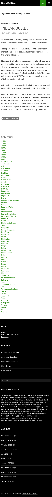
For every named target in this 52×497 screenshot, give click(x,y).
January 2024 (6, 463)
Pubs (3, 255)
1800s (3, 24)
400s (3, 159)
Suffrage (4, 280)
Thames (4, 416)
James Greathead (7, 404)
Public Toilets (6, 252)
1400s (3, 145)
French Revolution (8, 214)
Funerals (4, 218)
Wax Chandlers (22, 418)
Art (2, 166)
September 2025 (7, 449)
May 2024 (5, 458)
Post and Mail (12, 24)
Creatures (5, 186)
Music (3, 237)
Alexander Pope (43, 395)
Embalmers (5, 193)
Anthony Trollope (10, 118)
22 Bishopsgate (6, 395)
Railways (4, 262)
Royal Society (27, 409)
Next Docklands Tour (9, 361)
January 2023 (6, 481)
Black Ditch (5, 397)
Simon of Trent (37, 411)
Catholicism (6, 180)
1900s (3, 157)
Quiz (3, 259)
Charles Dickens (16, 397)
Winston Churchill (36, 420)
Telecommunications (9, 289)
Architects (5, 164)
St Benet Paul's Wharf (23, 413)
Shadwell (27, 411)
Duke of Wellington (8, 402)
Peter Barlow (6, 409)
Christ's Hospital (36, 397)
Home (3, 332)
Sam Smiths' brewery (39, 409)
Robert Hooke (16, 409)
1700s (3, 152)
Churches (5, 184)
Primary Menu (49, 3)
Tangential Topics (8, 284)
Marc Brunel (27, 404)
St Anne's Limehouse (8, 413)
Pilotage (4, 243)
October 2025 (6, 445)
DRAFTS (4, 189)
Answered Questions (9, 357)
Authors (4, 171)
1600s (3, 150)
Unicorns (4, 300)
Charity (4, 182)
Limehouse (18, 404)
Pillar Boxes (15, 28)
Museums (5, 234)
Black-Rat (24, 33)
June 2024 (5, 454)
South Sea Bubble (8, 278)
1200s (3, 143)
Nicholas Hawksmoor (8, 407)
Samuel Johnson (7, 411)
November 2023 (7, 472)
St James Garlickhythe (39, 413)
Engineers (5, 196)
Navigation (5, 239)
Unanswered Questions (10, 352)
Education (5, 191)
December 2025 (7, 436)
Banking (4, 173)
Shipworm (5, 275)
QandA (4, 257)
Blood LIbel (5, 175)
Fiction (4, 202)
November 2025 (7, 440)
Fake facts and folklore (10, 200)
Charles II (26, 397)
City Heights (6, 370)
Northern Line (21, 407)
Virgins (4, 305)
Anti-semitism (6, 161)
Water (3, 307)
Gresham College (29, 402)
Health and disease (8, 223)
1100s (3, 141)
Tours (3, 293)
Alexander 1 (32, 395)
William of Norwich (8, 420)
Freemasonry (6, 211)
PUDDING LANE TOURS (10, 335)
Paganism (5, 241)
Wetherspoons (33, 418)
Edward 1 (19, 402)
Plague (4, 246)
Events (3, 198)
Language (5, 227)
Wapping (33, 416)
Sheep (3, 273)
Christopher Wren (7, 400)
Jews (3, 225)
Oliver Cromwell (33, 407)
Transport (5, 296)
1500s (3, 148)
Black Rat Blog (8, 3)
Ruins (3, 266)
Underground (24, 416)
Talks (3, 282)
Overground (43, 407)
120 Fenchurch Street (20, 395)
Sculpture (5, 271)
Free (3, 209)
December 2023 (7, 468)
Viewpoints (5, 303)
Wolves (4, 312)
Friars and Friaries (8, 216)
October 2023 (6, 477)
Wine (3, 309)
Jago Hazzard (41, 402)
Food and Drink (7, 207)
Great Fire (5, 221)
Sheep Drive (6, 366)
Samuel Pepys (18, 411)
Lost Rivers (5, 232)
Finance (4, 205)
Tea (2, 287)
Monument (37, 404)
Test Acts (4, 291)
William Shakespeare (22, 420)
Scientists (5, 268)
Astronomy (5, 168)
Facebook (5, 337)
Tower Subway (13, 416)
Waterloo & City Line (8, 418)
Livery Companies (8, 230)
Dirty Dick (39, 400)
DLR (46, 400)
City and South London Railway (24, 400)
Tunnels (4, 298)
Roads (3, 264)
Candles (4, 177)
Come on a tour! (29, 493)
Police (3, 248)
